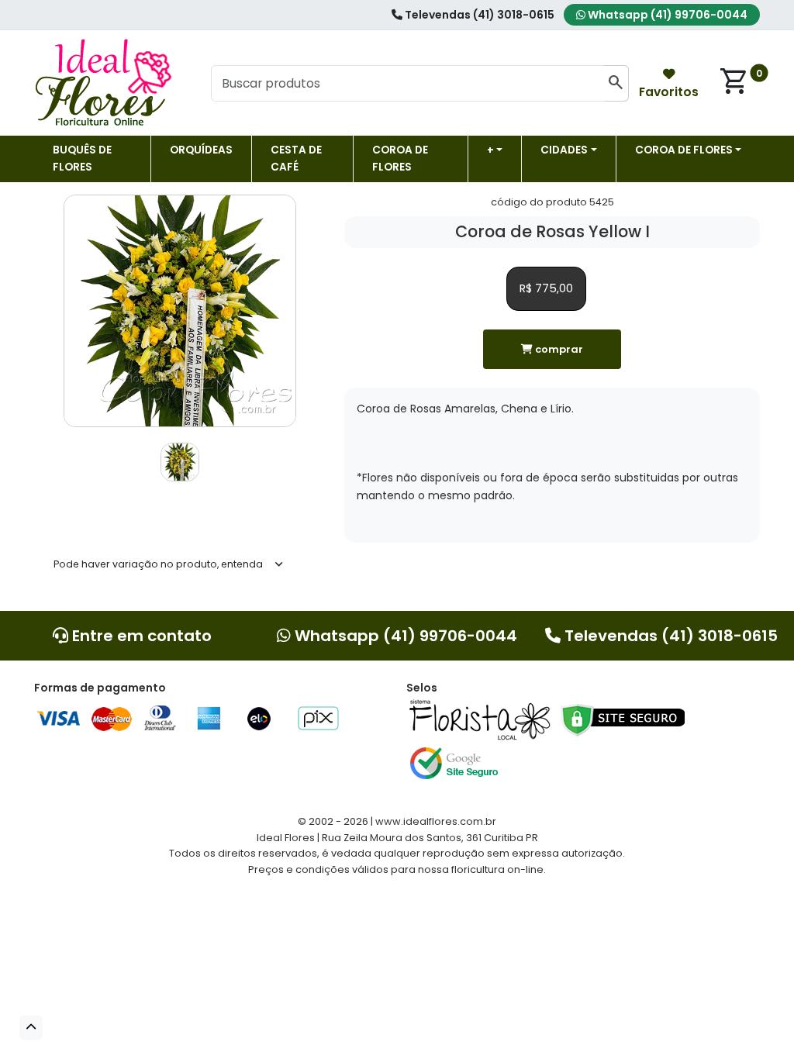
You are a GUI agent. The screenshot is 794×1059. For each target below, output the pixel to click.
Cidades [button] (564, 150)
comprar (558, 349)
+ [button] (490, 150)
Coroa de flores (400, 158)
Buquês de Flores (82, 158)
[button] (31, 1028)
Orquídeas (201, 150)
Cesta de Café (296, 158)
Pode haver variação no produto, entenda (158, 564)
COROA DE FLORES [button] (684, 150)
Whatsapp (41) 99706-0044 (666, 14)
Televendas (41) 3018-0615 (478, 14)
